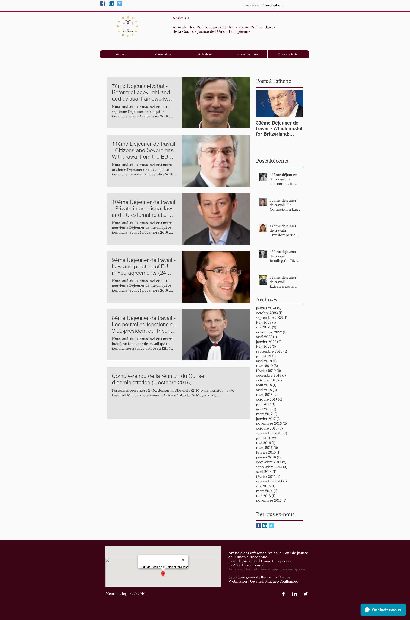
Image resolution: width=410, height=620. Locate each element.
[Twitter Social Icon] (119, 3)
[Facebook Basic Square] (258, 525)
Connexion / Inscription (263, 5)
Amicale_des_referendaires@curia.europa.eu (266, 569)
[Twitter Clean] (305, 594)
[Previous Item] (263, 103)
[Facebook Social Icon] (102, 3)
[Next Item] (296, 103)
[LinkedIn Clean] (294, 594)
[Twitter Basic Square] (271, 525)
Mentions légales (119, 594)
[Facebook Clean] (283, 594)
